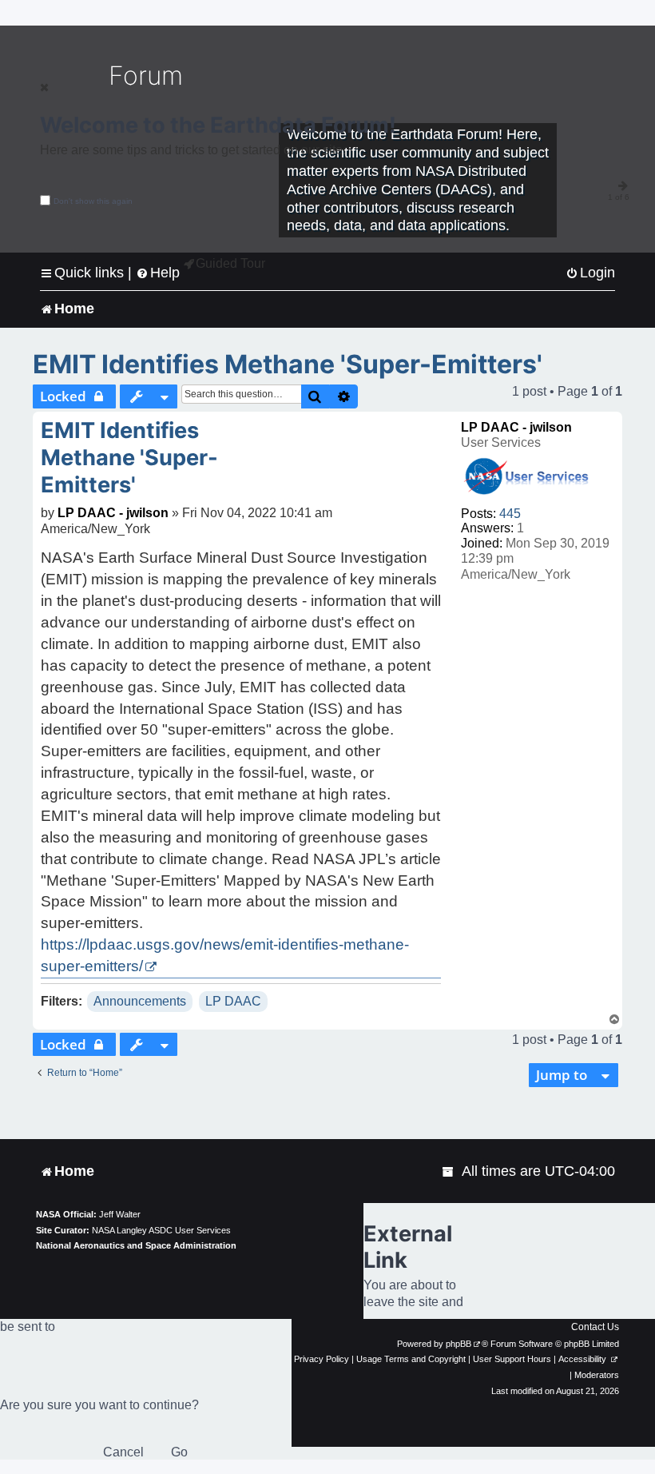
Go (179, 1452)
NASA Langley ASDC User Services (161, 1230)
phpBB (458, 1344)
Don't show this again (93, 201)
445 (510, 513)
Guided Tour (230, 263)
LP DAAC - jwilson (516, 427)
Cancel (123, 1452)
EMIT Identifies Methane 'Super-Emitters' (287, 364)
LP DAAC (233, 1001)
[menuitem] (590, 273)
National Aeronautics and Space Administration (136, 1245)
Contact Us (595, 1327)
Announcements (139, 1001)
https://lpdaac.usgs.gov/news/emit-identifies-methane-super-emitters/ (225, 955)
